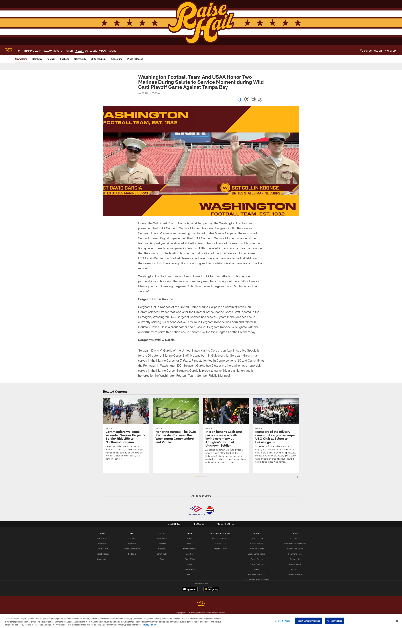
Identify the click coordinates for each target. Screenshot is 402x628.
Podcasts (132, 554)
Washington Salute (295, 549)
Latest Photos (162, 538)
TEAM (189, 533)
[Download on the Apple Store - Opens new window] (189, 589)
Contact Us (295, 538)
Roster (189, 538)
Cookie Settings (282, 620)
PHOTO (161, 533)
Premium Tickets (257, 549)
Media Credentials (295, 574)
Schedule (189, 544)
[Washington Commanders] (201, 603)
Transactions (189, 569)
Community (102, 559)
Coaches (189, 554)
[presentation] (297, 477)
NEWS (102, 533)
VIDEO (132, 533)
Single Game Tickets (256, 554)
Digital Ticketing (256, 564)
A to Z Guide (220, 544)
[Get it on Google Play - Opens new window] (211, 590)
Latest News (102, 538)
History (190, 574)
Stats (189, 564)
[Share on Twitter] (246, 101)
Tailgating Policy (220, 549)
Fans (162, 559)
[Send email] (253, 101)
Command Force (295, 554)
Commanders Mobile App (295, 544)
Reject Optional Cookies (308, 620)
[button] (197, 477)
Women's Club (295, 564)
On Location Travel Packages (257, 579)
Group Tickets (257, 559)
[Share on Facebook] (240, 101)
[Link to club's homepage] (9, 50)
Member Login (257, 538)
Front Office (190, 559)
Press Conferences (132, 549)
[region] (201, 621)
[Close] (397, 620)
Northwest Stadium (220, 533)
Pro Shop (295, 569)
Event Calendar (189, 549)
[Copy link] (259, 99)
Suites (256, 569)
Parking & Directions (220, 538)
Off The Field (102, 549)
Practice (161, 549)
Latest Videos (132, 538)
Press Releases (102, 554)
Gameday (102, 544)
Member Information (256, 574)
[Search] (361, 50)
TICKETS (256, 533)
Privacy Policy (149, 624)
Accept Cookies (334, 620)
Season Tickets (256, 544)
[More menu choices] (121, 50)
